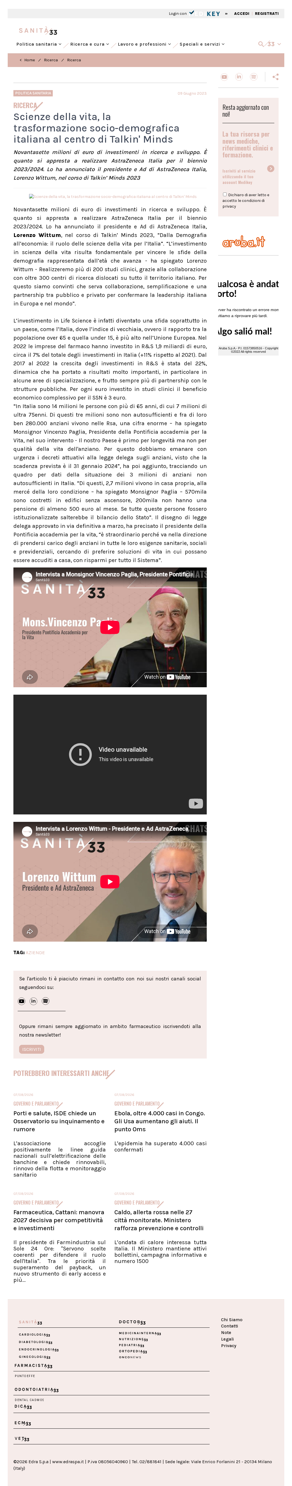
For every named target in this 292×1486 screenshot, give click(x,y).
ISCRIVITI (31, 1049)
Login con (178, 13)
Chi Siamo (231, 1319)
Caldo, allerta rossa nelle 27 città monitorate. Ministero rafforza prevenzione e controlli (159, 1220)
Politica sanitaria (37, 42)
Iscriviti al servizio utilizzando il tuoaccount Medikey (239, 176)
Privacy (228, 1345)
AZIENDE (35, 952)
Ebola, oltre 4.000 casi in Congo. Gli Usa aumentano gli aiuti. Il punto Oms (159, 1121)
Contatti (229, 1326)
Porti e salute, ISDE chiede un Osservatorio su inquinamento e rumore (59, 1121)
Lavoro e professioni (143, 42)
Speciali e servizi (201, 42)
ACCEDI (241, 13)
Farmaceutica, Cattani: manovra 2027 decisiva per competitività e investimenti (58, 1220)
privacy (229, 206)
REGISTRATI (267, 13)
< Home (27, 60)
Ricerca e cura (88, 42)
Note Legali (227, 1336)
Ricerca (51, 60)
